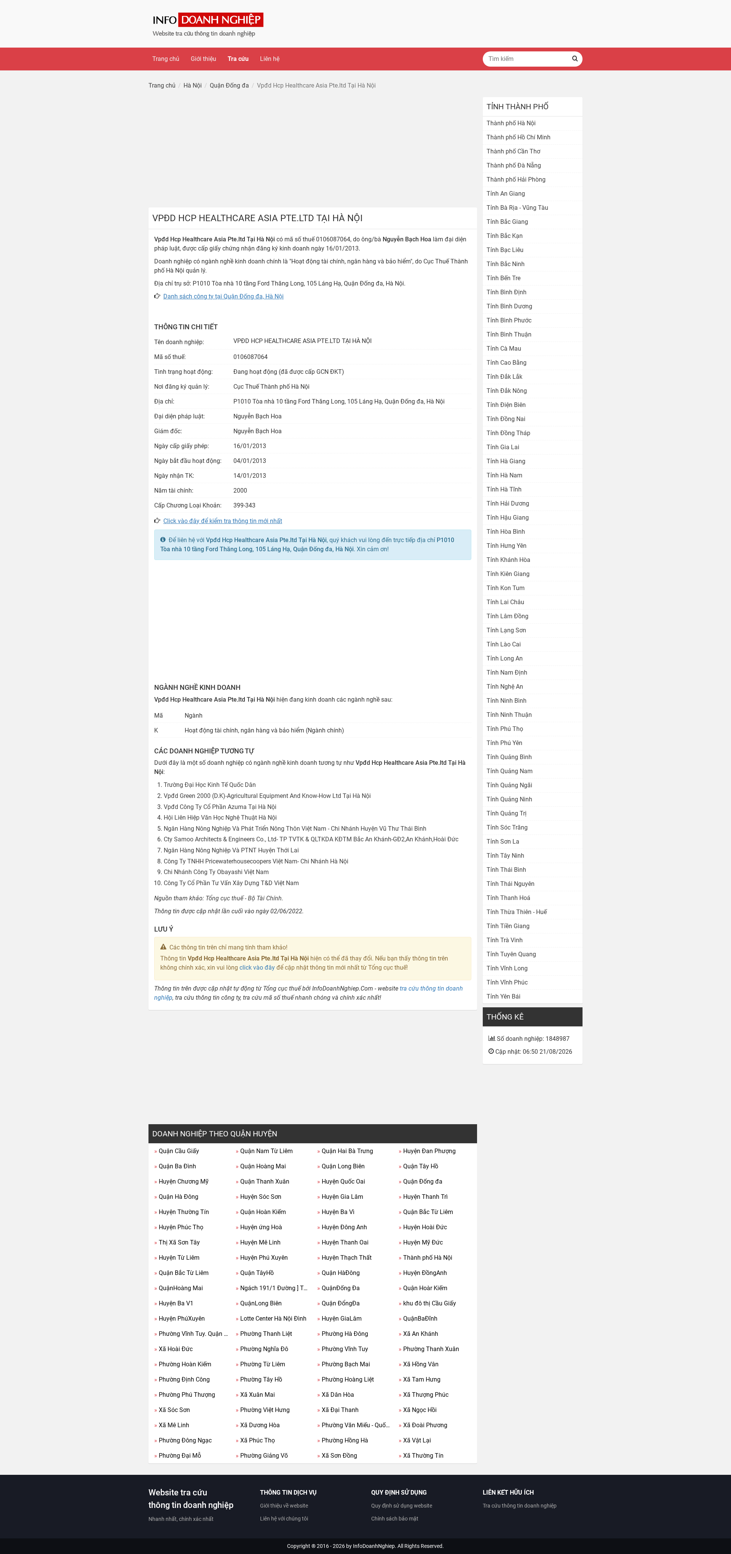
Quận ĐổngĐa (338, 1303)
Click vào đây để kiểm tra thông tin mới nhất (222, 521)
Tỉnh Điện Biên (506, 404)
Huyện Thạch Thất (344, 1257)
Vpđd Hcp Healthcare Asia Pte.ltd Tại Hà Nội (266, 540)
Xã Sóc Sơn (172, 1410)
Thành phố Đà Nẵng (514, 165)
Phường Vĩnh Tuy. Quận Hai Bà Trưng (192, 1333)
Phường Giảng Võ (262, 1455)
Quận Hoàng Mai (261, 1166)
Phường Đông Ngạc (183, 1440)
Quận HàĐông (338, 1272)
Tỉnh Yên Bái (503, 996)
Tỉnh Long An (505, 658)
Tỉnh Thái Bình (506, 869)
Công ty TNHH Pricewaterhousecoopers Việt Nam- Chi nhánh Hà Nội (256, 861)
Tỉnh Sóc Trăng (507, 827)
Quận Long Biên (341, 1166)
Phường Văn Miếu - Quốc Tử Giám (355, 1425)
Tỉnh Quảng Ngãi (509, 785)
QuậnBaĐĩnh (418, 1318)
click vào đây (257, 967)
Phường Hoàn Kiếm (182, 1364)
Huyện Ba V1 (173, 1303)
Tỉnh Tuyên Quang (511, 954)
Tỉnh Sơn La (503, 841)
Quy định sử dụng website (401, 1505)
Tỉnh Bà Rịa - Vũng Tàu (517, 207)
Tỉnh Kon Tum (506, 588)
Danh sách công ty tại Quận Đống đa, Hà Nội (223, 296)
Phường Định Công (182, 1379)
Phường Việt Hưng (263, 1410)
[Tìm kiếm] (575, 59)
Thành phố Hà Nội (425, 1257)
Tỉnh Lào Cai (504, 644)
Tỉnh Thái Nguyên (511, 883)
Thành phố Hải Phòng (516, 179)
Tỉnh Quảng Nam (510, 771)
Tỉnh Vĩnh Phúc (507, 982)
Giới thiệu (203, 58)
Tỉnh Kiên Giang (508, 574)
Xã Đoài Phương (423, 1425)
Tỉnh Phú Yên (504, 743)
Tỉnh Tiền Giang (508, 926)
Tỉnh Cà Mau (504, 348)
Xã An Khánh (418, 1333)
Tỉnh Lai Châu (505, 602)
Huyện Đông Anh (342, 1227)
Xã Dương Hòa (258, 1425)
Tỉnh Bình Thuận (509, 334)
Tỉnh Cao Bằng (507, 362)
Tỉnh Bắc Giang (507, 221)
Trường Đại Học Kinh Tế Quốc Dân (210, 784)
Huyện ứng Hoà (259, 1227)
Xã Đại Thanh (338, 1410)
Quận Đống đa (420, 1181)
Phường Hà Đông (342, 1333)
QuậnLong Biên (259, 1303)
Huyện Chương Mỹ (181, 1181)
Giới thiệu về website (284, 1505)
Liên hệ (269, 58)
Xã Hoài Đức (173, 1349)
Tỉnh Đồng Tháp (508, 433)
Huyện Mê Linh (258, 1242)
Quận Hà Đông (176, 1196)
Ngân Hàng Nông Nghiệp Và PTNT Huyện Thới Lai (231, 850)
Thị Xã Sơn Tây (177, 1242)
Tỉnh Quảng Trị (507, 813)
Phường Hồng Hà (342, 1440)
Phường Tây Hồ (259, 1379)
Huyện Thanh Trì (423, 1196)
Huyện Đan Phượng (427, 1151)
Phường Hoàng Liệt (345, 1379)
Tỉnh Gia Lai (503, 447)
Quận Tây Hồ (418, 1166)
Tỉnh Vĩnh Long (507, 968)
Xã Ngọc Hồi (418, 1410)
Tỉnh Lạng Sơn (506, 630)
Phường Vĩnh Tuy (342, 1349)
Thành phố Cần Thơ (513, 151)
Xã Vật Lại (415, 1440)
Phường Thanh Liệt (264, 1333)
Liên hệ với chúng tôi (284, 1518)
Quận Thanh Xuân (262, 1181)
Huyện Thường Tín (181, 1212)
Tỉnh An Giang (506, 193)
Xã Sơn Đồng (337, 1455)
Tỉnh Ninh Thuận (509, 714)
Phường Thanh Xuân (429, 1349)
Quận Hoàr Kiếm (423, 1288)
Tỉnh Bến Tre (503, 278)
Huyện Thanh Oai (343, 1242)
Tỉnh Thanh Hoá (508, 897)
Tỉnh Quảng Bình (509, 757)
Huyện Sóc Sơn (258, 1196)
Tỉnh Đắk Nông (507, 390)
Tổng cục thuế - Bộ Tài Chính (244, 898)
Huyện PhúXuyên (179, 1318)
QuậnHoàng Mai (178, 1288)
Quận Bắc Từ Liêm (426, 1212)
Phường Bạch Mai (343, 1364)
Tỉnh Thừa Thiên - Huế (517, 912)
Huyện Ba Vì (335, 1212)
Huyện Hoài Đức (423, 1227)
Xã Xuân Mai (255, 1394)
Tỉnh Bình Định (507, 292)
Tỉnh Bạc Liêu (505, 250)
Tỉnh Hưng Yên (507, 545)
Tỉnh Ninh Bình (507, 700)
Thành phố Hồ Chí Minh (519, 137)
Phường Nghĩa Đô (262, 1349)
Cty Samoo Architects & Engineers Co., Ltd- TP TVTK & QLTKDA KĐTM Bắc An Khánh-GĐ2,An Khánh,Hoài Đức (311, 839)
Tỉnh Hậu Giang (508, 517)
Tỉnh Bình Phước (509, 320)
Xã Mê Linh (171, 1425)
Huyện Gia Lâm (340, 1196)
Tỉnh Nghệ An (505, 686)
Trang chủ (165, 58)
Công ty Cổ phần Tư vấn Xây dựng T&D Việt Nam (231, 883)
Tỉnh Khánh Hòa (508, 559)
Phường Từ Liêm (260, 1364)
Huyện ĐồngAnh (423, 1272)
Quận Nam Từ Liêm (264, 1151)
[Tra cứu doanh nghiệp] (209, 23)
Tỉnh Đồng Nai (506, 419)
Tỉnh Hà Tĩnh (504, 489)
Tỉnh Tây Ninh (505, 855)
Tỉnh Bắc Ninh (506, 264)
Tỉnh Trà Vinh (505, 940)
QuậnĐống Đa (338, 1288)
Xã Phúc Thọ (255, 1440)
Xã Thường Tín (421, 1455)
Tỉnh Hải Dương (508, 503)
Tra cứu (238, 58)
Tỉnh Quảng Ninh (509, 799)
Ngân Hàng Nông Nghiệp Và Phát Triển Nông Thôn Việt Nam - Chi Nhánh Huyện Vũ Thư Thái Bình (295, 828)
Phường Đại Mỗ (177, 1455)
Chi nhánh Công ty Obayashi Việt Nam (216, 872)
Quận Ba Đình (175, 1166)
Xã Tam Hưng (420, 1379)
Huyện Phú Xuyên (262, 1257)
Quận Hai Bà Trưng (345, 1151)
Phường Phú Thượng (184, 1394)
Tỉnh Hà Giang (506, 461)
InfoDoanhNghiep (374, 1546)
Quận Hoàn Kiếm (261, 1212)
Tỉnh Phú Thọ (505, 728)
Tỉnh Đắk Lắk (504, 376)
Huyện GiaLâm (339, 1318)
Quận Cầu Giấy (176, 1151)
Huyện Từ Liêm (177, 1257)
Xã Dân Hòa (335, 1394)
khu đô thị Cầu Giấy (427, 1303)
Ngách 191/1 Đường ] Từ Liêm (273, 1288)
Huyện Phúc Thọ (178, 1227)
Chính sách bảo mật (394, 1518)
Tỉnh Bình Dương (509, 306)
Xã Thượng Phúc (423, 1394)
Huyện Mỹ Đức (421, 1242)
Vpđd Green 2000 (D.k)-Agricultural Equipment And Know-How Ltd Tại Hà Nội (267, 795)
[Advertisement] (312, 150)
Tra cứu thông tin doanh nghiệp (520, 1505)
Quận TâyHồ (255, 1272)
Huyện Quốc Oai (341, 1181)
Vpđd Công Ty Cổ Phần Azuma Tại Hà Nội (220, 807)
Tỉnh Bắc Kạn (505, 235)
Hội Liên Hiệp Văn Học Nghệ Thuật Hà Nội (220, 817)
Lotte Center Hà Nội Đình (271, 1318)
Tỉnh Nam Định (507, 672)
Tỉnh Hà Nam (504, 475)
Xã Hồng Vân (419, 1364)
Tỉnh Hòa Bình (506, 531)
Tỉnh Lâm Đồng (507, 616)
